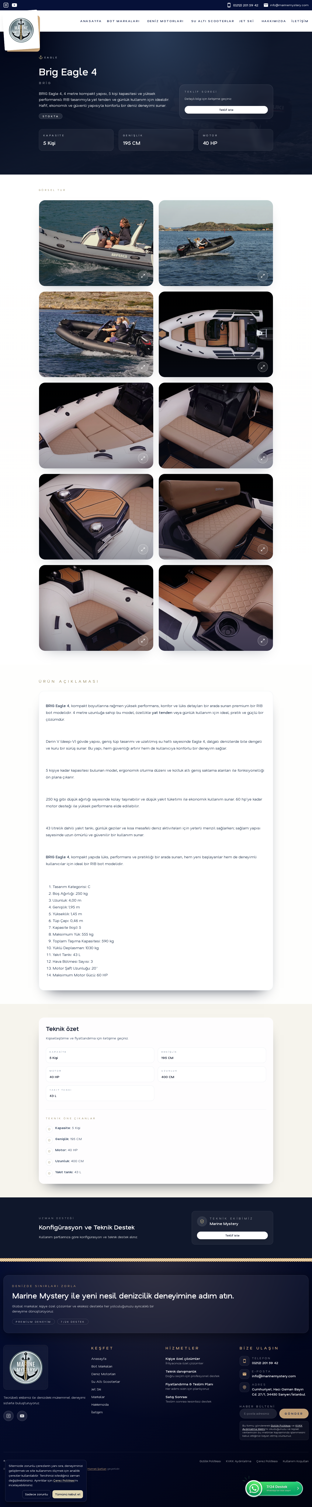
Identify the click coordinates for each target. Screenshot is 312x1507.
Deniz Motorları (165, 21)
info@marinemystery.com (289, 5)
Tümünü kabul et (67, 1494)
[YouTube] (14, 5)
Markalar (98, 1396)
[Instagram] (5, 5)
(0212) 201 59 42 (245, 5)
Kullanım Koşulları (296, 1461)
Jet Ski (246, 21)
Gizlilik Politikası (281, 1425)
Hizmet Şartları (96, 1468)
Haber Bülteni (257, 1406)
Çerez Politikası (267, 1461)
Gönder (294, 1413)
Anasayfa (91, 21)
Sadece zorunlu (36, 1494)
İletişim (300, 21)
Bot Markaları (123, 21)
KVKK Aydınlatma (238, 1461)
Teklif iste (226, 110)
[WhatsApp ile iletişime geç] (273, 1486)
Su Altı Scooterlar (212, 21)
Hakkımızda (274, 21)
